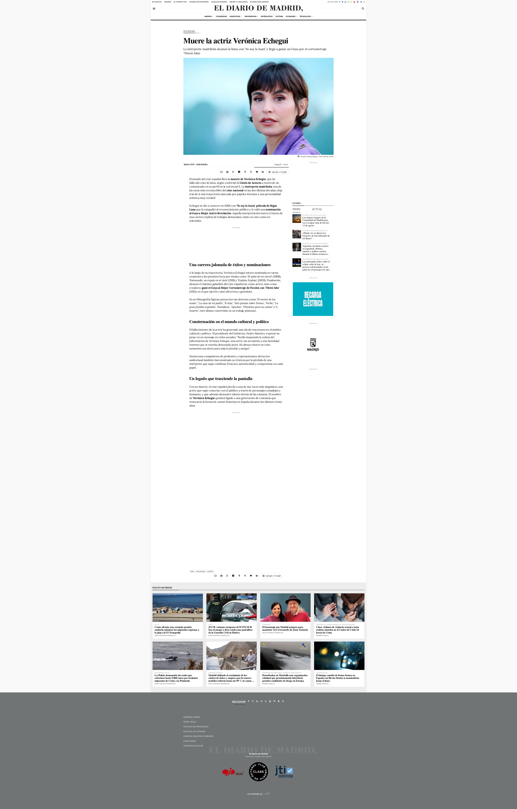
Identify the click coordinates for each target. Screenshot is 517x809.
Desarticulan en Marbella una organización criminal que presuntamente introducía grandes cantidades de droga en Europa (285, 678)
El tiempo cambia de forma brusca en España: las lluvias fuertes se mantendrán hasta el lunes (337, 678)
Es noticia (157, 2)
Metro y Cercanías (239, 2)
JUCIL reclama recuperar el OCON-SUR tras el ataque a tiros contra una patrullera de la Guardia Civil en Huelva (230, 629)
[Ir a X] (342, 2)
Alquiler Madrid (219, 2)
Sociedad (189, 31)
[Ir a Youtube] (354, 2)
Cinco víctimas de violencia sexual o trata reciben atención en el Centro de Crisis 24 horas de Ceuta (337, 629)
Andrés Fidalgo (322, 635)
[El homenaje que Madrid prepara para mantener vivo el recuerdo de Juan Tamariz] (285, 607)
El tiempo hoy (180, 2)
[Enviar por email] (221, 171)
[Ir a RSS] (364, 2)
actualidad (200, 571)
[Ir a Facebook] (339, 2)
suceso (210, 571)
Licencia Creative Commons (198, 736)
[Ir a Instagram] (348, 2)
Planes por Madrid (259, 2)
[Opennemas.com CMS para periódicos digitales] (258, 794)
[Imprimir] (227, 171)
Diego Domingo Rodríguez (165, 635)
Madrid (167, 2)
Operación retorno (199, 2)
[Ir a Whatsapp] (351, 2)
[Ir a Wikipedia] (358, 2)
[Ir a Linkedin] (345, 2)
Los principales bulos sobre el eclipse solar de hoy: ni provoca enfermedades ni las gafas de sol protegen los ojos (316, 265)
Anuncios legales (193, 746)
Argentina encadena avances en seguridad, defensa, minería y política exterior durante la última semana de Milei (315, 251)
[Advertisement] (236, 242)
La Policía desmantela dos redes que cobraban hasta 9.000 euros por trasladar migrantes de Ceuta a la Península (176, 678)
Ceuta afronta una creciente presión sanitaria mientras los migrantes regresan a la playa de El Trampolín (177, 629)
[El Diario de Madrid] (258, 8)
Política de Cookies (194, 731)
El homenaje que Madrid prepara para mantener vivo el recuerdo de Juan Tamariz (285, 628)
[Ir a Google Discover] (361, 2)
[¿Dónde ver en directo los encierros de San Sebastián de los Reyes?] (296, 234)
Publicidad (189, 741)
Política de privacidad (195, 726)
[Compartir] (233, 171)
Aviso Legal (189, 722)
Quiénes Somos (191, 717)
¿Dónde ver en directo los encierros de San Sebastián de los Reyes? (316, 235)
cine (192, 571)
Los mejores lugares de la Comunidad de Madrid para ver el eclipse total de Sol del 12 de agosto (315, 221)
